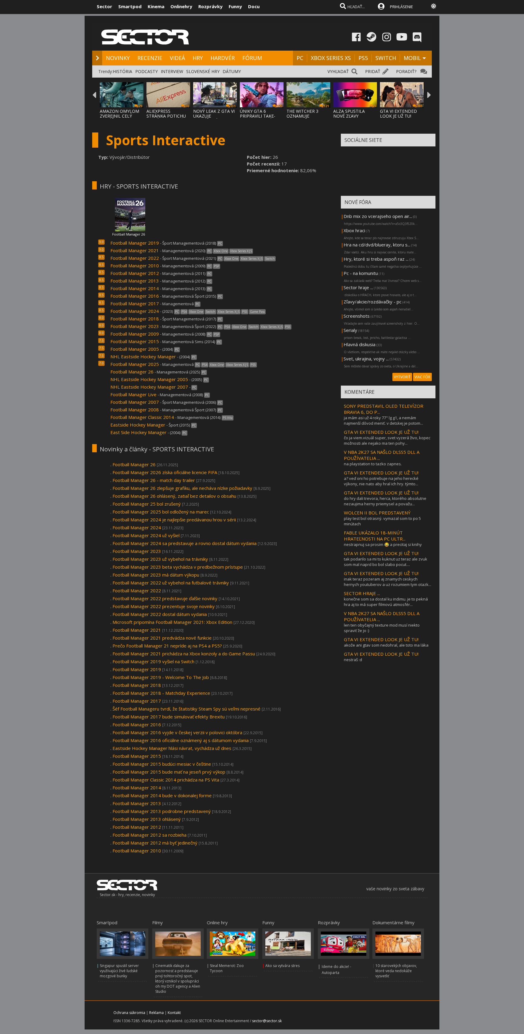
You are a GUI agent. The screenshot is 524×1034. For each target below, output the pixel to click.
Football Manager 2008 (134, 410)
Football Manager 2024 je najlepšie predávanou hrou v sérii (174, 520)
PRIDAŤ (372, 71)
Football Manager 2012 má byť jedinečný (155, 843)
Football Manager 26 (128, 234)
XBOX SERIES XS (331, 58)
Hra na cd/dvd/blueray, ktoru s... (377, 245)
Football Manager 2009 (134, 334)
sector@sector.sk (267, 1020)
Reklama (156, 1012)
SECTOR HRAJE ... (362, 593)
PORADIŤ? (406, 71)
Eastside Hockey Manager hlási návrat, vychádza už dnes (172, 748)
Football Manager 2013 (134, 281)
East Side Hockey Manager (139, 432)
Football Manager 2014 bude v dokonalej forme (162, 795)
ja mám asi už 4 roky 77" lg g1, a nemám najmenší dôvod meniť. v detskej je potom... (383, 420)
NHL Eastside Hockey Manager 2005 (149, 379)
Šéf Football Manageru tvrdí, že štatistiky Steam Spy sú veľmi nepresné (186, 709)
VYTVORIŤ (402, 377)
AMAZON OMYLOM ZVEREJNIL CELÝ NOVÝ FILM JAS (119, 116)
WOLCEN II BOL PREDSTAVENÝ (377, 513)
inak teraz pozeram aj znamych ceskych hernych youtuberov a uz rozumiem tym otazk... (387, 581)
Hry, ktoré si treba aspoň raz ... (376, 259)
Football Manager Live (133, 394)
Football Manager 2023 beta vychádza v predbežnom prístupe (178, 567)
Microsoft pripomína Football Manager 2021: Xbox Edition (172, 622)
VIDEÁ (177, 58)
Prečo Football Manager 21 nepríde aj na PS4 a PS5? (167, 646)
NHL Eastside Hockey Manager (143, 356)
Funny (235, 6)
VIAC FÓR (422, 377)
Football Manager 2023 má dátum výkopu (156, 575)
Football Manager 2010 (134, 266)
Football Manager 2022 (134, 258)
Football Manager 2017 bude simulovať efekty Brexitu (169, 717)
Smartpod (130, 6)
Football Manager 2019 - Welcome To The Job (161, 677)
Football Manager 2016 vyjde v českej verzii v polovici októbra (177, 732)
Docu (254, 6)
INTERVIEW (172, 71)
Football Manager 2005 (134, 349)
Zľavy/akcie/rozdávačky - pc (372, 302)
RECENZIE (149, 58)
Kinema (156, 6)
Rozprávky (210, 6)
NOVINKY (118, 58)
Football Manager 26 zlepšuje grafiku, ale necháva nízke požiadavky (182, 488)
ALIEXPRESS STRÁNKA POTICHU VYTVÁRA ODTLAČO (166, 116)
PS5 (363, 58)
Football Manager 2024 (134, 311)
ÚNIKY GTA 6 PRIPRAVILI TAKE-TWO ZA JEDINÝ (257, 116)
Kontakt (174, 1012)
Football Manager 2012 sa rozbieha (149, 835)
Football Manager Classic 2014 (142, 417)
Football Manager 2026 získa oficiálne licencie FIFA (165, 472)
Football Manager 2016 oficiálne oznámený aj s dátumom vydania (181, 740)
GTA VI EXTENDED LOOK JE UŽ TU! (398, 113)
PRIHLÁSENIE (401, 6)
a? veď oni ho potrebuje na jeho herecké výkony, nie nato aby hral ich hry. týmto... (381, 481)
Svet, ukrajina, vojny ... (366, 359)
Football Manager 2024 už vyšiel (146, 535)
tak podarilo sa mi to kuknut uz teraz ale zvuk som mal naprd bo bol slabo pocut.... (385, 561)
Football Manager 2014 (134, 288)
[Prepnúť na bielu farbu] (433, 6)
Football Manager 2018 (134, 319)
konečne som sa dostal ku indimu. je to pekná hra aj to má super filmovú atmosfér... (386, 601)
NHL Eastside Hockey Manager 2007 (149, 387)
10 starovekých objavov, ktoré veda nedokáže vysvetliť (396, 971)
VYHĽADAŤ (338, 71)
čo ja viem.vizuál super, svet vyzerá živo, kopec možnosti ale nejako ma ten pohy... (387, 440)
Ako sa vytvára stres (282, 965)
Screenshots (357, 316)
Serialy (350, 330)
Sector (104, 6)
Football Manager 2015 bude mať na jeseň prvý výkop (169, 772)
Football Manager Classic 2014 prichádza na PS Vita (166, 780)
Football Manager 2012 (134, 273)
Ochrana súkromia (129, 1012)
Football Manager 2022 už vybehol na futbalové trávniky (171, 583)
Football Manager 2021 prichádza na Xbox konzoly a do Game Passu (184, 654)
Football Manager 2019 (134, 243)
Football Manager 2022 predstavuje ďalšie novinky (165, 598)
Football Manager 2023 (134, 326)
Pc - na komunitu (361, 273)
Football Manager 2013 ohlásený (147, 819)
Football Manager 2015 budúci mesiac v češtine (162, 764)
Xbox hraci (354, 230)
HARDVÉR (222, 58)
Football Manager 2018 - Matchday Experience (161, 693)
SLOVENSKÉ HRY (203, 71)
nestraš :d (353, 659)
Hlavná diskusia (359, 344)
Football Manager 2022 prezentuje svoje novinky (164, 606)
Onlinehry (181, 6)
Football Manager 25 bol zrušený (147, 504)
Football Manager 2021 (134, 250)
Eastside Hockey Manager (137, 425)
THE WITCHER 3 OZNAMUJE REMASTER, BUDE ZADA (305, 118)
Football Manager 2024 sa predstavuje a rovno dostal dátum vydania (185, 543)
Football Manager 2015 (134, 341)
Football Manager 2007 (134, 402)
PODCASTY (146, 71)
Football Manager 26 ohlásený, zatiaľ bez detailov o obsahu (174, 496)
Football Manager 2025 (134, 364)
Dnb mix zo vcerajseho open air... (378, 216)
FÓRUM (252, 58)
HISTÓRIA (122, 71)
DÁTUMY (232, 71)
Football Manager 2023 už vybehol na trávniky (160, 559)
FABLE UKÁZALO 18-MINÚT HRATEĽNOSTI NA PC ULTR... (374, 536)
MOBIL (412, 58)
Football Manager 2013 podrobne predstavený (162, 811)
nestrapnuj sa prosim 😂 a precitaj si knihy (383, 544)
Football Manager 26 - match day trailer (154, 480)
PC (300, 58)
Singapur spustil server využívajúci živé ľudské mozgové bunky (119, 971)
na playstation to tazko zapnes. (373, 464)
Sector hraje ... (358, 287)
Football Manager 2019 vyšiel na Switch (153, 661)
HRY (198, 58)
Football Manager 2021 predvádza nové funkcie (162, 638)
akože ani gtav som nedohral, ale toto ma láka (386, 645)
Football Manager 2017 (135, 303)
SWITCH (385, 58)
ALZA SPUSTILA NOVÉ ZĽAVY (349, 113)
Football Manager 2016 (134, 296)
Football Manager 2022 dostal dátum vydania (160, 614)
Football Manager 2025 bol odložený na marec (161, 512)
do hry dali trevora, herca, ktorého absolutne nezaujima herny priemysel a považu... (385, 501)
